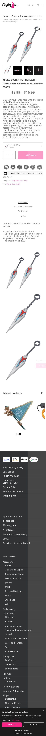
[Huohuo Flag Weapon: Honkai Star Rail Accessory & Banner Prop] (18, 414)
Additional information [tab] (23, 206)
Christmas (10, 681)
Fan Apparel (9, 656)
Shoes (8, 595)
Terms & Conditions (13, 491)
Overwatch (16, 184)
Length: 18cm (15, 145)
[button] (42, 5)
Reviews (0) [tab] (23, 211)
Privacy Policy (9, 487)
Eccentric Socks (13, 578)
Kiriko (9, 184)
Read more (16, 720)
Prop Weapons (26, 16)
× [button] (43, 711)
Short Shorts (11, 668)
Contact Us (8, 471)
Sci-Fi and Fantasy (14, 642)
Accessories (9, 561)
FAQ (21, 467)
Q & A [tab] (23, 215)
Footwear (7, 673)
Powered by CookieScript (23, 733)
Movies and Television (16, 638)
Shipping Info (9, 495)
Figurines (10, 617)
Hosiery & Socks (11, 686)
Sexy (7, 647)
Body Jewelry (9, 609)
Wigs (7, 604)
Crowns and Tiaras (14, 574)
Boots (8, 565)
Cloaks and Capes (14, 569)
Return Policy (9, 467)
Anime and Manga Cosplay (18, 630)
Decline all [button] (33, 725)
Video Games (11, 651)
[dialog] (23, 722)
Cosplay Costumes (12, 626)
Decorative (10, 698)
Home (5, 16)
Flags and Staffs (13, 703)
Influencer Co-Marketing (15, 534)
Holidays (7, 678)
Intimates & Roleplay (13, 691)
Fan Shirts (10, 660)
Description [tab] (23, 202)
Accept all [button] (11, 725)
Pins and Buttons (14, 591)
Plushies (9, 621)
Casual (8, 634)
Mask (7, 586)
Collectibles (9, 613)
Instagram (10, 525)
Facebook (9, 520)
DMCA (6, 538)
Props (14, 16)
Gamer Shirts (12, 664)
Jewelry (8, 582)
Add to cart (30, 155)
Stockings (10, 599)
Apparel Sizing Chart (13, 516)
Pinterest (9, 529)
